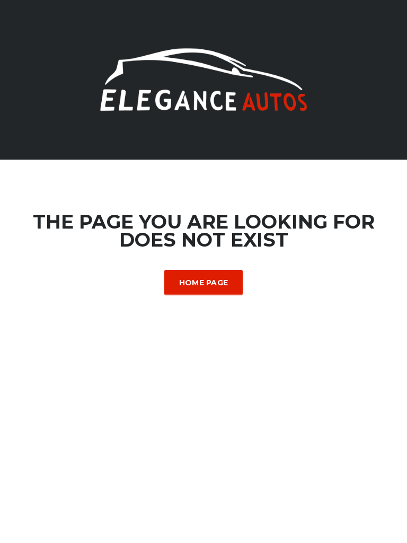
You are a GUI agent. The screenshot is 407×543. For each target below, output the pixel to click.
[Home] (203, 79)
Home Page (203, 282)
